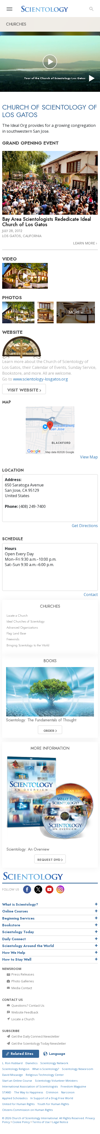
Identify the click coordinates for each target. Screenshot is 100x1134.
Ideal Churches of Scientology (26, 621)
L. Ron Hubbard (12, 1063)
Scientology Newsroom (77, 1069)
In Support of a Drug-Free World (51, 1098)
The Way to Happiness (28, 1092)
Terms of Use (41, 1122)
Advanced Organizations (22, 627)
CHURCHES (50, 606)
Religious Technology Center (45, 1075)
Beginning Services (18, 918)
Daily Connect (14, 939)
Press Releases (22, 974)
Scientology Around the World (28, 945)
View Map (89, 457)
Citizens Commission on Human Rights (27, 1110)
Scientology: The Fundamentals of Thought (41, 720)
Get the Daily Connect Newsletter (35, 1036)
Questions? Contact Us (27, 1005)
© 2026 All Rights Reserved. (43, 1118)
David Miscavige (12, 1075)
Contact (91, 594)
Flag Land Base (16, 633)
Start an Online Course (17, 1080)
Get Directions (85, 525)
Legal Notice (60, 1122)
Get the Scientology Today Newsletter (38, 1043)
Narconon (68, 1092)
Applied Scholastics (14, 1098)
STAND (6, 1092)
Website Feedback (24, 1012)
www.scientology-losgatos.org (40, 379)
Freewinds (13, 639)
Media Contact (21, 988)
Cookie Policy (21, 1122)
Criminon (52, 1092)
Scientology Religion (15, 1069)
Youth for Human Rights (53, 1104)
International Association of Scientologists (30, 1086)
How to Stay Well (16, 959)
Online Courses (15, 911)
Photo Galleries (22, 981)
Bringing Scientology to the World (28, 645)
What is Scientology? (20, 904)
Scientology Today (18, 932)
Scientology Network (54, 1063)
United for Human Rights (18, 1104)
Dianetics (31, 1063)
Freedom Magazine (73, 1086)
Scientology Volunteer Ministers (56, 1080)
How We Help (13, 952)
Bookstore (11, 925)
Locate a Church (17, 615)
